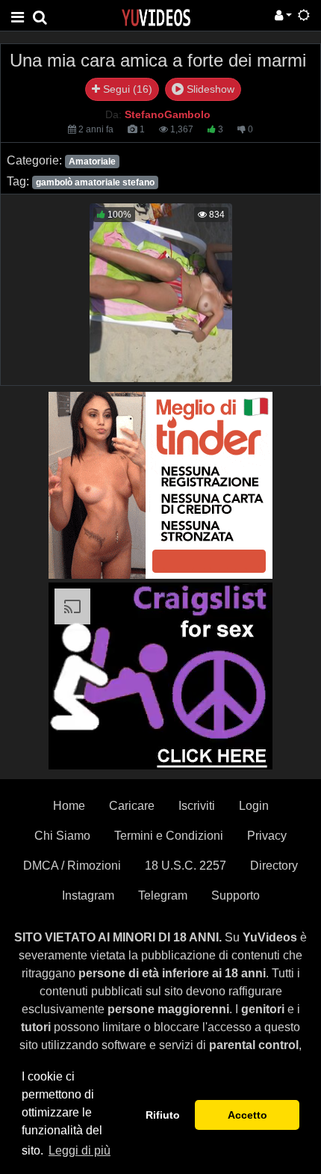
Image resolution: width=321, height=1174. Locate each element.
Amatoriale (92, 161)
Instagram (88, 895)
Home (69, 805)
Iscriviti (196, 805)
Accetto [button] (247, 1115)
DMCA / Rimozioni (72, 865)
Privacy (267, 835)
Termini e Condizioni (168, 835)
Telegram (162, 895)
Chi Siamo (62, 835)
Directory (274, 865)
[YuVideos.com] (156, 16)
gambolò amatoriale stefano (95, 182)
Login (254, 805)
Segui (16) (126, 89)
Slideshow (209, 89)
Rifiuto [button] (163, 1115)
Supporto (235, 895)
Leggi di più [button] (79, 1150)
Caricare (132, 805)
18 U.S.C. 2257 (185, 865)
